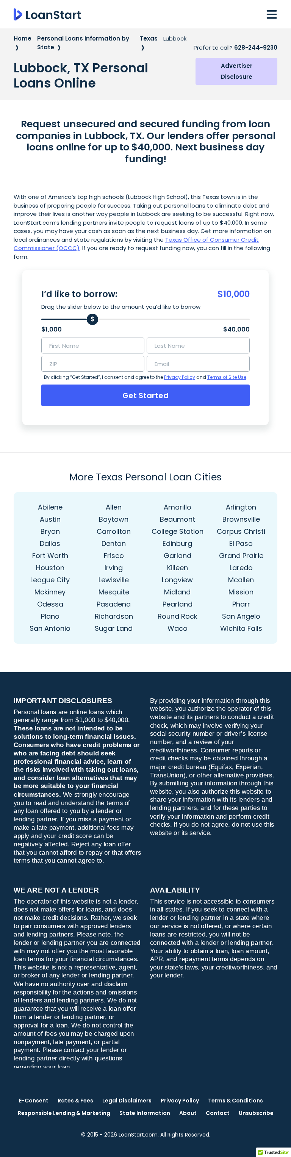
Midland (177, 592)
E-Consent (33, 1100)
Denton (114, 543)
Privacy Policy (179, 377)
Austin (50, 519)
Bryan (50, 531)
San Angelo (241, 616)
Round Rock (177, 616)
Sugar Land (114, 628)
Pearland (177, 604)
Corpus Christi (241, 531)
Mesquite (114, 592)
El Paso (241, 543)
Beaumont (177, 519)
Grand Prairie (241, 555)
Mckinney (50, 592)
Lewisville (114, 580)
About (188, 1113)
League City (50, 580)
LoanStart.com (138, 1134)
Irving (114, 567)
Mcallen (241, 580)
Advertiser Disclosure (236, 71)
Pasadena (114, 604)
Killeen (177, 567)
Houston (50, 567)
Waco (177, 628)
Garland (177, 555)
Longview (177, 580)
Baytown (113, 519)
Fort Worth (50, 555)
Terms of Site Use (226, 377)
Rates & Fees (75, 1100)
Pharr (241, 604)
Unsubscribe (256, 1113)
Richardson (114, 616)
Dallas (50, 543)
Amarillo (177, 507)
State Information (144, 1113)
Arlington (241, 507)
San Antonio (50, 628)
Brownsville (241, 519)
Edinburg (177, 543)
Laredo (241, 567)
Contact (218, 1113)
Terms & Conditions (235, 1100)
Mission (240, 592)
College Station (177, 531)
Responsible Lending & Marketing (64, 1113)
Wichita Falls (241, 628)
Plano (50, 616)
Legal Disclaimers (127, 1100)
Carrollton (114, 531)
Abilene (50, 507)
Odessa (50, 604)
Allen (114, 507)
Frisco (114, 555)
